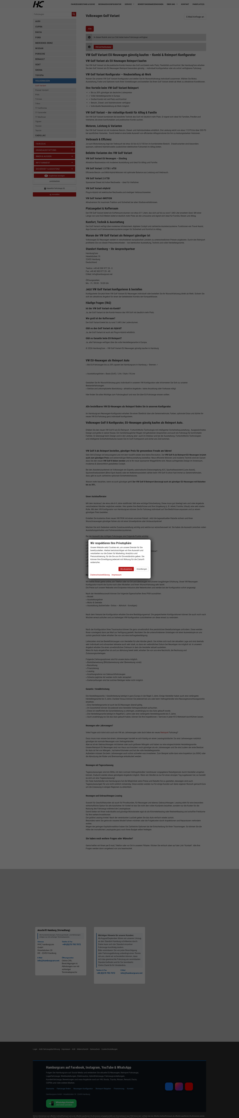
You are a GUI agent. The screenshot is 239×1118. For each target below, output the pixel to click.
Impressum (116, 575)
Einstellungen (142, 569)
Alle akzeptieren (126, 569)
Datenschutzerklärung (100, 575)
